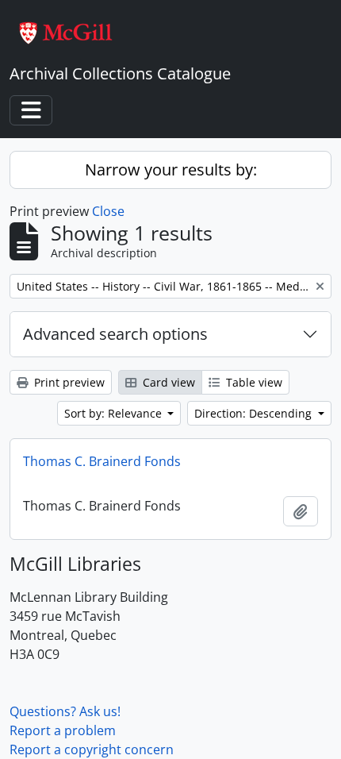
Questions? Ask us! (65, 711)
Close (108, 211)
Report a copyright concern (92, 749)
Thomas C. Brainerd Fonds (102, 461)
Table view (252, 382)
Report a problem (63, 730)
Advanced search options (115, 334)
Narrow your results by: (171, 169)
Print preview (68, 382)
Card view (167, 382)
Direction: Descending (254, 413)
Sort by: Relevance (114, 413)
